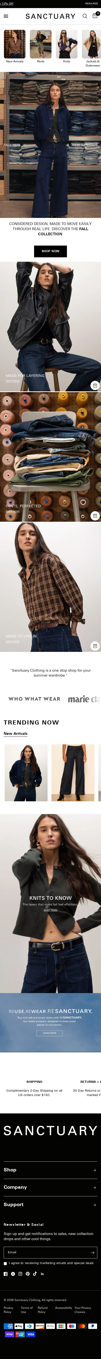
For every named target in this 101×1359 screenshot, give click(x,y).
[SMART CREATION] (50, 774)
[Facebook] (7, 1273)
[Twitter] (14, 1273)
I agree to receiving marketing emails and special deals (51, 1263)
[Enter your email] (92, 1252)
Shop (10, 1170)
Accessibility (63, 1308)
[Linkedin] (43, 1273)
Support (14, 1204)
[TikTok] (36, 1273)
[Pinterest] (29, 1273)
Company (15, 1187)
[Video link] (50, 145)
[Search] (85, 16)
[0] (94, 16)
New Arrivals (15, 734)
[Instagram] (21, 1273)
